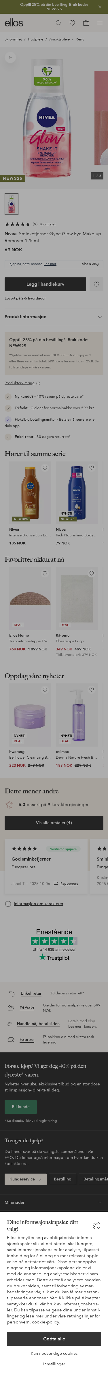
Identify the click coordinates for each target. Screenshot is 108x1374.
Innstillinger (54, 1364)
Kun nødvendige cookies (54, 1353)
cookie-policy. (46, 1322)
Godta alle (54, 1339)
